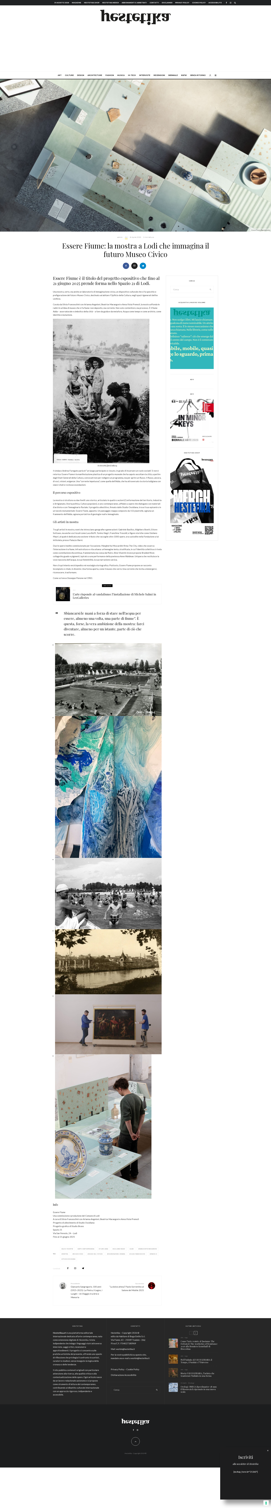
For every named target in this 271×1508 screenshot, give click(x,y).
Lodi (132, 1249)
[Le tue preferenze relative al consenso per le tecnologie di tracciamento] (266, 1503)
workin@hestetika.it (125, 1349)
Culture (69, 75)
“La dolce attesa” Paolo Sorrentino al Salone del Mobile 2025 (126, 1286)
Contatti (154, 3)
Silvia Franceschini (137, 1254)
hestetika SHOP (91, 3)
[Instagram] (230, 2)
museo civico (78, 1254)
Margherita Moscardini (148, 1249)
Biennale (173, 75)
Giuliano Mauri (119, 1249)
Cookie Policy (199, 3)
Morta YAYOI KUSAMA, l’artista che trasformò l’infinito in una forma (197, 1374)
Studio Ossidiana (68, 1259)
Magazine (76, 3)
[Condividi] (126, 266)
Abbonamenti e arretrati (134, 3)
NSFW (184, 75)
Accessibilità (215, 3)
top (186, 1337)
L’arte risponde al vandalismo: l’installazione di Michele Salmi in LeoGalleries (114, 596)
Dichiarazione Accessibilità (123, 1375)
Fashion (109, 75)
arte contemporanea (86, 1249)
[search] (211, 289)
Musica (121, 75)
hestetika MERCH (110, 3)
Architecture (95, 75)
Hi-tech (132, 75)
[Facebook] (226, 2)
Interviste (144, 75)
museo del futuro (95, 1254)
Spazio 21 (153, 1254)
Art (60, 75)
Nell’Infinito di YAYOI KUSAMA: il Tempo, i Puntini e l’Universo (196, 1361)
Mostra (65, 1254)
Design (80, 75)
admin (120, 237)
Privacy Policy (182, 3)
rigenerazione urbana (116, 1254)
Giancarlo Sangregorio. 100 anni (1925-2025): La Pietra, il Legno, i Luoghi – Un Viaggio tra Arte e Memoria (86, 1290)
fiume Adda (104, 1249)
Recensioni (159, 75)
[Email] (134, 266)
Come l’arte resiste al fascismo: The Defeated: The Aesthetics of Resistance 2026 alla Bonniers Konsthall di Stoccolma (199, 1345)
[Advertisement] (135, 50)
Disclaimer (167, 3)
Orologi (191, 1383)
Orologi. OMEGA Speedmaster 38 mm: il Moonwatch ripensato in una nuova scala (199, 1389)
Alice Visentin (67, 1249)
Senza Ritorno (198, 75)
